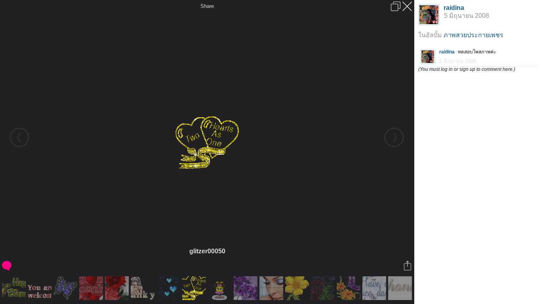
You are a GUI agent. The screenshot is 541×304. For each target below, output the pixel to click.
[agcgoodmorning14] (92, 288)
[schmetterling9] (349, 288)
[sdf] (118, 288)
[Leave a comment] (7, 265)
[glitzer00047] (324, 288)
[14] (272, 288)
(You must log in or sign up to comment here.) (466, 69)
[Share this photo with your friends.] (408, 265)
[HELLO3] (246, 288)
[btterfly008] (169, 288)
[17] (15, 288)
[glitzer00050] (195, 288)
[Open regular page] (395, 6)
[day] (375, 288)
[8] (143, 288)
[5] (40, 288)
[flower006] (298, 288)
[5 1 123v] (221, 288)
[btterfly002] (66, 288)
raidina (454, 7)
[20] (401, 288)
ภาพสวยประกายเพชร (473, 35)
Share (207, 6)
